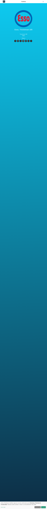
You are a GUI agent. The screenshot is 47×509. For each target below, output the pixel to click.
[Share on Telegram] (23, 41)
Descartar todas (37, 507)
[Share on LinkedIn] (28, 41)
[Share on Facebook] (15, 41)
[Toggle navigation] (43, 1)
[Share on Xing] (31, 41)
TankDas (23, 1)
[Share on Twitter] (18, 41)
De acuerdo (43, 507)
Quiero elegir (3, 507)
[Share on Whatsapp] (21, 41)
